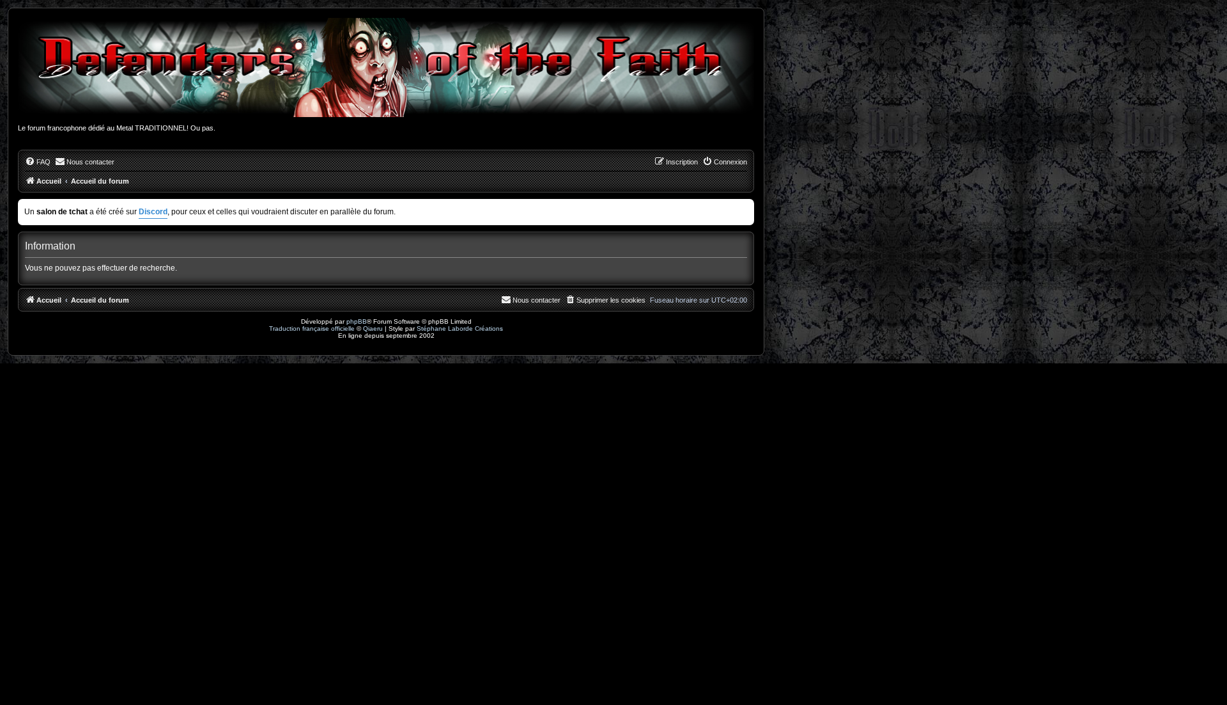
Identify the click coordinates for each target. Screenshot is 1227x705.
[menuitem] (37, 162)
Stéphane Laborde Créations (460, 328)
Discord (153, 211)
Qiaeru (373, 328)
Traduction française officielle (312, 328)
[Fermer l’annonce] (746, 206)
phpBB (356, 321)
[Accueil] (386, 67)
